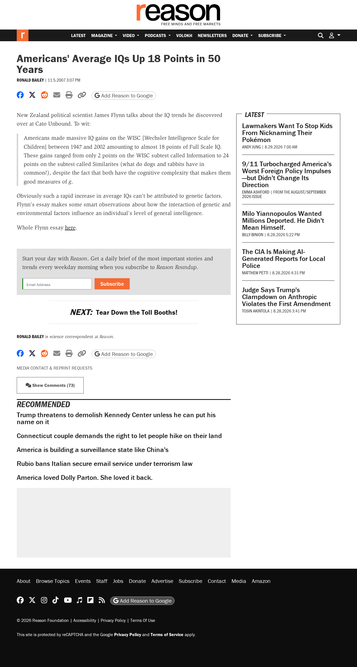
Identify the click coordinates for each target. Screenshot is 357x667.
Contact (217, 580)
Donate (240, 35)
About (23, 580)
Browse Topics (52, 580)
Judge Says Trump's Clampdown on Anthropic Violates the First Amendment (286, 296)
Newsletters (212, 35)
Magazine (102, 35)
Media (238, 580)
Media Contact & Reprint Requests (54, 368)
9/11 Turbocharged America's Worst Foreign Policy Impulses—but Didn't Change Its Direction (287, 174)
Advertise (162, 580)
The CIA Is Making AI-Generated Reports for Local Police (283, 258)
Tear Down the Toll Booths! (123, 312)
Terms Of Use (142, 620)
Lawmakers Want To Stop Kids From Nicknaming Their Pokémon (287, 132)
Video (129, 35)
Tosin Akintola (255, 311)
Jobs (118, 580)
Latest (78, 35)
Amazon (261, 580)
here (70, 227)
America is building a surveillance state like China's (92, 449)
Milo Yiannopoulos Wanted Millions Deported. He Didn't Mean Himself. (283, 220)
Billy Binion (252, 234)
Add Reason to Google (126, 95)
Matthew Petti (255, 272)
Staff (101, 580)
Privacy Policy (113, 620)
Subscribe (270, 35)
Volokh (184, 35)
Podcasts (156, 35)
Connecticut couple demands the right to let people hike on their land (119, 435)
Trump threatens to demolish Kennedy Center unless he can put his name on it (116, 418)
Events (83, 580)
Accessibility (84, 620)
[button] (334, 35)
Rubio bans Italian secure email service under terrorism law (104, 463)
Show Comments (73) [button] (53, 385)
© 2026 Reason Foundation (43, 620)
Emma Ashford (255, 192)
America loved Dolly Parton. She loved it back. (85, 477)
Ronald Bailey (30, 80)
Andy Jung (251, 147)
